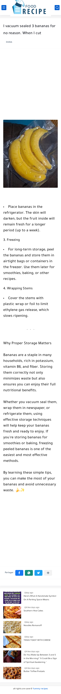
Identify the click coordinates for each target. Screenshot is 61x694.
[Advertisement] (30, 85)
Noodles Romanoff (33, 626)
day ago (29, 593)
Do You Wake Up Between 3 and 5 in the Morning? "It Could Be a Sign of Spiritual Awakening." (40, 659)
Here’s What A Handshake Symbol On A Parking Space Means (40, 598)
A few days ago (32, 607)
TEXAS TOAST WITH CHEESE (37, 640)
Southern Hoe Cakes (33, 611)
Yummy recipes (40, 689)
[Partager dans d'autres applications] (48, 573)
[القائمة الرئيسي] (3, 7)
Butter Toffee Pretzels (34, 671)
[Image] (12, 598)
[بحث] (57, 7)
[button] (19, 573)
